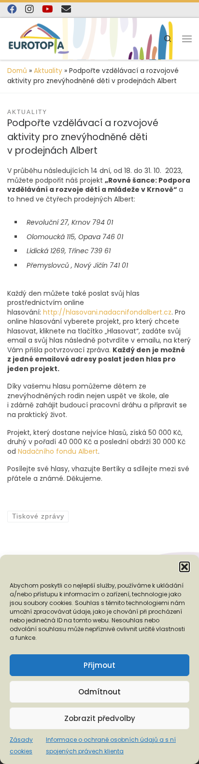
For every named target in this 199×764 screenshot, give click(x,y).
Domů (17, 70)
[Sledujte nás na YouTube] (47, 9)
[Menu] (187, 38)
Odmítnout (99, 692)
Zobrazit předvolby (99, 718)
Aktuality (48, 70)
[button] (184, 567)
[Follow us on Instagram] (29, 9)
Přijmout (99, 665)
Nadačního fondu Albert (58, 451)
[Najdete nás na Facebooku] (12, 9)
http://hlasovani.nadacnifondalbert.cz (107, 312)
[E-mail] (66, 9)
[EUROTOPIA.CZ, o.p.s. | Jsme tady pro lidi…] (39, 39)
